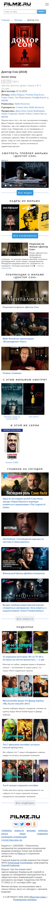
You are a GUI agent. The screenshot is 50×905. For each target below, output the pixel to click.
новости (19, 831)
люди (22, 834)
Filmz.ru (21, 853)
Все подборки (25, 803)
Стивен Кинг (22, 107)
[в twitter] (22, 824)
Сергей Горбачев (10, 865)
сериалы (43, 831)
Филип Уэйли (25, 114)
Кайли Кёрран (17, 95)
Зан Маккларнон (23, 97)
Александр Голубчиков (20, 863)
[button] (45, 217)
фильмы (31, 831)
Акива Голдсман (9, 114)
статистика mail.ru (11, 840)
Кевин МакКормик (36, 111)
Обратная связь (37, 897)
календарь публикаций (14, 837)
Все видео (25, 193)
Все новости (25, 619)
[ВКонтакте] (15, 824)
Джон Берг (21, 111)
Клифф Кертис (39, 97)
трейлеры (6, 831)
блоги (4, 834)
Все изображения (25, 235)
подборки (42, 834)
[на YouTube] (28, 824)
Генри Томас (7, 97)
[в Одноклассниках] (34, 824)
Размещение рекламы (25, 900)
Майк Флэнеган (22, 104)
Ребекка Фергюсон (34, 95)
